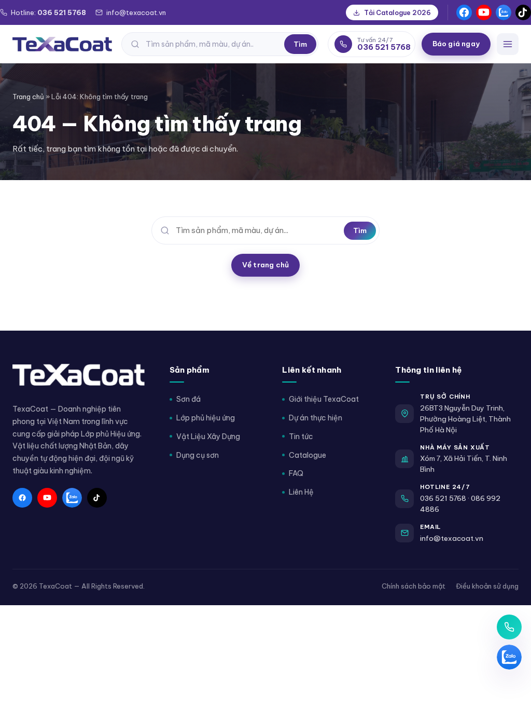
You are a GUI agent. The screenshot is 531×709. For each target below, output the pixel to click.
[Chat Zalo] (509, 657)
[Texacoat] (62, 44)
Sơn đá (188, 399)
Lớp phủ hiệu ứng (205, 417)
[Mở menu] (508, 44)
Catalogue (307, 455)
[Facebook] (464, 12)
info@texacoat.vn (451, 538)
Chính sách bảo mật (413, 586)
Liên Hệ (301, 492)
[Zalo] (503, 12)
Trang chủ (28, 96)
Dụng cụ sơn (197, 455)
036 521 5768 (443, 498)
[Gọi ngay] (509, 627)
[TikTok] (523, 12)
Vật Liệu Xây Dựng (208, 436)
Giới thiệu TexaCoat (324, 399)
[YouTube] (484, 12)
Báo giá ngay (456, 43)
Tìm (300, 44)
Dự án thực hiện (315, 417)
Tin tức (301, 436)
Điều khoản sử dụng (487, 586)
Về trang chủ (265, 264)
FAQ (296, 473)
